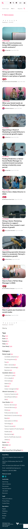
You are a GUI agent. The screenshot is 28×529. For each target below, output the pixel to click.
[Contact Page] (10, 3)
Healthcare (8, 431)
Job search (5, 490)
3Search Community (9, 391)
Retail (7, 418)
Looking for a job (9, 375)
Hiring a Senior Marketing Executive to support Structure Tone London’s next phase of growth (13, 224)
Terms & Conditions (7, 498)
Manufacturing (9, 434)
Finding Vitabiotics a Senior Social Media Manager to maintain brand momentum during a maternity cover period (12, 163)
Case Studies (5, 69)
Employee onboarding (11, 367)
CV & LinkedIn (9, 378)
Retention (8, 370)
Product (4, 513)
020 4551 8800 (12, 470)
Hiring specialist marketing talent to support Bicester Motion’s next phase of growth (13, 74)
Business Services (10, 404)
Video (5, 343)
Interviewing (8, 380)
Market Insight (5, 8)
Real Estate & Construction (13, 415)
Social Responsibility (10, 397)
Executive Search (6, 488)
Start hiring (5, 481)
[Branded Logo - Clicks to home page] (2, 3)
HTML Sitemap (5, 526)
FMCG (7, 410)
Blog (5, 336)
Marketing (4, 511)
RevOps (4, 515)
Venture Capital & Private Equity (14, 429)
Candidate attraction (11, 356)
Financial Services (10, 407)
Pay (6, 362)
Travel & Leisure (9, 426)
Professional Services (11, 413)
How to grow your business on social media (13, 311)
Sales (3, 518)
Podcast (5, 341)
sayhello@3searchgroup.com (13, 468)
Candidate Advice (8, 373)
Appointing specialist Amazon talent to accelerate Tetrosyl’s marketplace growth (13, 254)
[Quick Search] (13, 3)
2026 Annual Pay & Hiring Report (12, 450)
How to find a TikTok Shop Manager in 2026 (12, 282)
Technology (8, 423)
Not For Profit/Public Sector (12, 437)
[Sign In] (16, 3)
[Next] (16, 20)
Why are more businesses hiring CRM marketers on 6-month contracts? (12, 45)
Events (5, 442)
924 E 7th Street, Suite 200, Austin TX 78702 (13, 465)
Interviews (6, 445)
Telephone (5, 470)
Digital (4, 508)
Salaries (7, 383)
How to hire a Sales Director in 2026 (13, 193)
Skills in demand (10, 364)
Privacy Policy (5, 501)
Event (5, 338)
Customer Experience (11, 394)
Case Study (7, 346)
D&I (6, 399)
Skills (6, 386)
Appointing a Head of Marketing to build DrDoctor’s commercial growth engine (13, 132)
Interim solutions (6, 484)
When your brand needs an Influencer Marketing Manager (13, 104)
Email (3, 468)
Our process (5, 486)
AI (4, 447)
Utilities (7, 439)
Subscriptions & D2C (11, 421)
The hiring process (10, 359)
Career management (11, 389)
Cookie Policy (5, 503)
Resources (5, 493)
